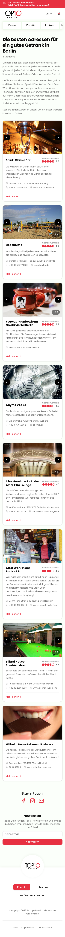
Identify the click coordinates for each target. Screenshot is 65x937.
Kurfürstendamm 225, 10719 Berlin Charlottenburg (34, 507)
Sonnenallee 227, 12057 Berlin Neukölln (28, 763)
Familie (30, 25)
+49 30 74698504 (18, 187)
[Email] (41, 800)
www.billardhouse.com (45, 687)
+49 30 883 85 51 (17, 511)
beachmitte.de (41, 265)
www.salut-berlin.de (43, 187)
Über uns (43, 887)
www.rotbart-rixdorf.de (45, 605)
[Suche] (59, 14)
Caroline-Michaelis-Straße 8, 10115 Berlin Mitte (32, 260)
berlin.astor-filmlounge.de (45, 511)
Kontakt (21, 887)
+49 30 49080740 (18, 605)
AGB (15, 927)
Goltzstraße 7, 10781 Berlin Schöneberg (28, 183)
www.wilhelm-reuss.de (39, 767)
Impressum (27, 927)
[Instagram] (32, 800)
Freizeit (50, 25)
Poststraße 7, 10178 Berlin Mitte (24, 347)
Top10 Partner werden (32, 895)
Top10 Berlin (36, 910)
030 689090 (15, 767)
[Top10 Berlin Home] (32, 866)
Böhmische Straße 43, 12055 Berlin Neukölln (31, 600)
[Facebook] (23, 800)
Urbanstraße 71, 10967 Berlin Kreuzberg (28, 420)
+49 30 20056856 (18, 687)
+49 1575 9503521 (18, 424)
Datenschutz (45, 927)
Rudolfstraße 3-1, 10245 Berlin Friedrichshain (31, 683)
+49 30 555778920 (18, 265)
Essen (12, 25)
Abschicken (32, 841)
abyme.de (38, 424)
